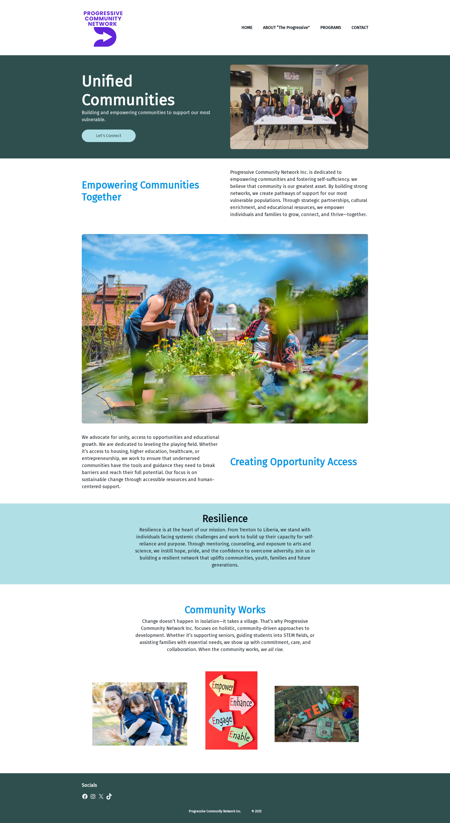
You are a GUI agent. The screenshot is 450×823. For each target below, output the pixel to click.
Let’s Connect (108, 135)
